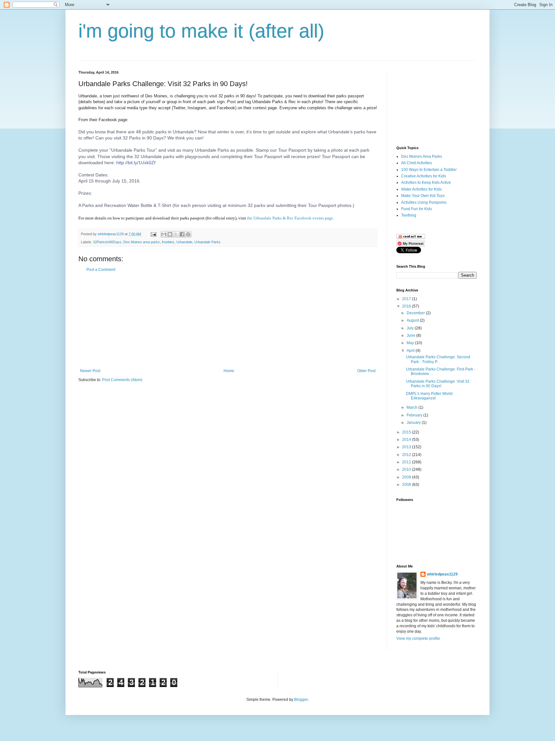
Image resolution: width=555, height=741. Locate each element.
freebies (168, 242)
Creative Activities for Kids (423, 176)
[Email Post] (153, 234)
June (411, 335)
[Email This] (164, 234)
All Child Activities (416, 163)
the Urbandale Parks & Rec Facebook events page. (290, 218)
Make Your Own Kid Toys (423, 195)
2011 (407, 462)
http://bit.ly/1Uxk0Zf (135, 162)
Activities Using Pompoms (423, 202)
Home (229, 371)
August (413, 320)
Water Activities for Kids (421, 189)
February (415, 415)
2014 (407, 439)
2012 (407, 454)
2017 (407, 299)
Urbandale (184, 242)
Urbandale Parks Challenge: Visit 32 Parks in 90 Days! (438, 383)
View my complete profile (418, 638)
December (416, 313)
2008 (407, 484)
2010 (407, 469)
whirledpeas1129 (111, 234)
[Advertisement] (228, 320)
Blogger (301, 699)
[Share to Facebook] (182, 234)
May (411, 343)
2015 (407, 432)
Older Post (366, 371)
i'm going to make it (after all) (201, 31)
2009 (407, 477)
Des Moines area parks (141, 242)
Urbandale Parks (207, 242)
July (411, 328)
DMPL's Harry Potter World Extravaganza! (429, 395)
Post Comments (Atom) (122, 380)
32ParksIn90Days (107, 242)
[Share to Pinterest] (188, 234)
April (411, 350)
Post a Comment (100, 269)
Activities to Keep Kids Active (426, 182)
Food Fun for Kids (416, 209)
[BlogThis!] (170, 234)
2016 (407, 306)
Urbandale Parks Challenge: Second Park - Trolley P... (438, 359)
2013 (407, 447)
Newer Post (90, 371)
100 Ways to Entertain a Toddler (429, 169)
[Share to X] (176, 234)
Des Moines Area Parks (421, 156)
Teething (408, 215)
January (414, 422)
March (412, 407)
